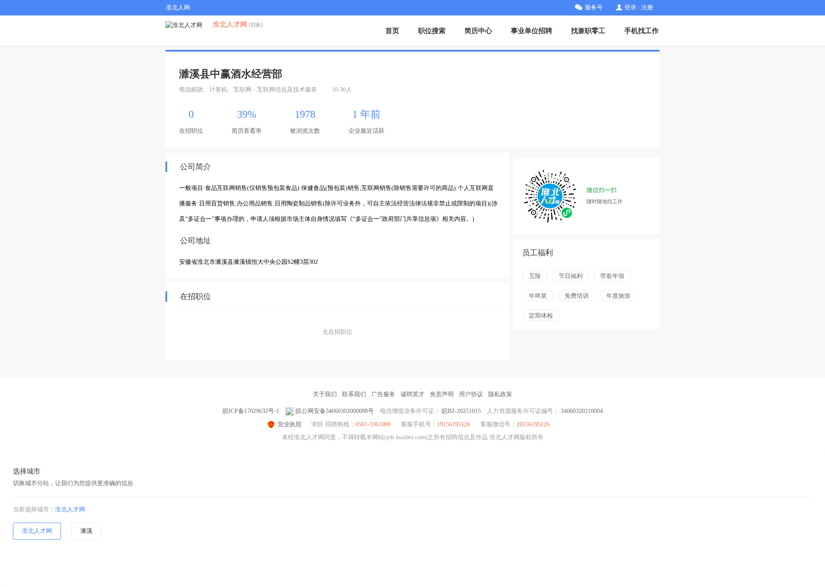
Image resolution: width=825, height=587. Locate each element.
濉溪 (86, 531)
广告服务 (383, 394)
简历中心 (478, 30)
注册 (647, 7)
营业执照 (290, 424)
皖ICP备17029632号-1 (251, 411)
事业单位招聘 (531, 30)
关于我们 (325, 394)
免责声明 (442, 394)
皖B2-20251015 (461, 411)
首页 (392, 30)
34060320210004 (582, 411)
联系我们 (354, 394)
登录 (630, 7)
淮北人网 (178, 7)
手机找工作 (641, 30)
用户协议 (471, 394)
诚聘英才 (412, 394)
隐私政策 (500, 394)
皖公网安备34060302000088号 (335, 411)
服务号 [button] (594, 7)
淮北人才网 (70, 509)
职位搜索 (432, 30)
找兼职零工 (588, 30)
